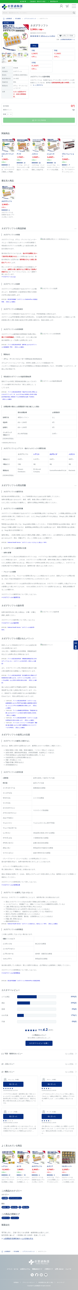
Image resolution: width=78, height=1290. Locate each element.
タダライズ (53, 454)
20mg (34, 45)
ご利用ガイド (48, 1269)
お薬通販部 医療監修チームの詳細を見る (18, 1238)
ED (20, 1207)
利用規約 (16, 1282)
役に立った (13, 1084)
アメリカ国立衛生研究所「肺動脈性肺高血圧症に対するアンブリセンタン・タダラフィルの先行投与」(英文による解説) (19, 661)
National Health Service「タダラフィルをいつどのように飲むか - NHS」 (28, 542)
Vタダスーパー (67, 1166)
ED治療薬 (18, 18)
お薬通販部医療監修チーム (67, 39)
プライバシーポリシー (28, 1282)
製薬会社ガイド (37, 1269)
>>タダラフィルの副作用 (10, 623)
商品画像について (8, 23)
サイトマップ (60, 1282)
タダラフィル (5, 1218)
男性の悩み (25, 1207)
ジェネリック (14, 1218)
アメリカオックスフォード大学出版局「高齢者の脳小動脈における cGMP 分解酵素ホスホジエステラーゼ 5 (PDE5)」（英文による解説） (21, 725)
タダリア (50, 1166)
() (47, 36)
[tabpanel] (15, 38)
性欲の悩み (14, 1207)
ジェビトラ (50, 154)
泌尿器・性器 (5, 1207)
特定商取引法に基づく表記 (45, 1282)
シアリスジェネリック (30, 18)
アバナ (19, 154)
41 (25, 163)
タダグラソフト (7, 201)
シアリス (36, 454)
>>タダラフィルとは (9, 277)
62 (40, 163)
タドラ (19, 1166)
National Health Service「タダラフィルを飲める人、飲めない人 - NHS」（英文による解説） (33, 923)
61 (9, 1175)
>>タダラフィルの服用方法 (11, 597)
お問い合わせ (59, 1269)
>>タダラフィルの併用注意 (11, 885)
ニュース (68, 1269)
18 (55, 163)
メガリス (35, 154)
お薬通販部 (9, 18)
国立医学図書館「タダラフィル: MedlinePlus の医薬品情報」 (24, 980)
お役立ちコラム (25, 1269)
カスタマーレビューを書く (39, 1043)
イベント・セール (12, 1269)
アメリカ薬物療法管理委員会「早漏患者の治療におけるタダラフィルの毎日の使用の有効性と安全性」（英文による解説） (21, 713)
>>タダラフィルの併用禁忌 (11, 973)
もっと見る (69, 1054)
